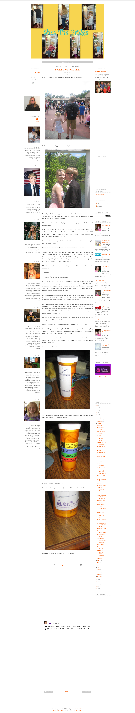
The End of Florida (101, 467)
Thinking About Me (100, 71)
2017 (97, 412)
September (99, 558)
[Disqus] (68, 596)
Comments (99, 206)
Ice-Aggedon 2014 (100, 280)
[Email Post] (81, 565)
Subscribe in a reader (99, 194)
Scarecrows (99, 425)
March (98, 572)
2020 (97, 405)
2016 (97, 414)
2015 (97, 417)
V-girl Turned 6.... (101, 538)
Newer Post (48, 692)
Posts (98, 203)
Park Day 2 (99, 483)
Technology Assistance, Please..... (100, 489)
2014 (97, 579)
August (98, 560)
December (99, 419)
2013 (97, 581)
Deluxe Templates (76, 710)
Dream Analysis (100, 544)
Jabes (38, 119)
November (99, 421)
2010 (97, 588)
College (66, 565)
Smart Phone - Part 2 (101, 528)
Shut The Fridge (67, 707)
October (99, 423)
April (98, 569)
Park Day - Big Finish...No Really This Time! (102, 471)
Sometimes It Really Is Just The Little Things (101, 524)
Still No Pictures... (99, 319)
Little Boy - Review (101, 485)
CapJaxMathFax (105, 306)
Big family (60, 565)
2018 (97, 410)
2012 (97, 584)
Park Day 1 (99, 493)
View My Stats (37, 72)
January (99, 576)
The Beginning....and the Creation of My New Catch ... (102, 496)
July (98, 562)
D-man (70, 565)
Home (66, 691)
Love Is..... (99, 450)
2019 (97, 407)
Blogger (82, 707)
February (99, 574)
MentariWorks (79, 709)
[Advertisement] (56, 677)
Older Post (86, 692)
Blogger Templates (58, 710)
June (98, 565)
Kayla (37, 121)
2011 (97, 586)
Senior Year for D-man (67, 69)
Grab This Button (102, 376)
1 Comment (76, 565)
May (98, 567)
